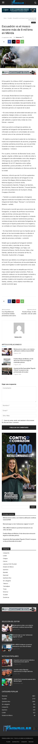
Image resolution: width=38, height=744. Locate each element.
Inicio (5, 18)
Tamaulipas (6, 586)
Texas (5, 589)
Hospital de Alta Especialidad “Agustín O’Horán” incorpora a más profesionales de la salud (25, 370)
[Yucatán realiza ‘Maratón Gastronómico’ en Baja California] (7, 672)
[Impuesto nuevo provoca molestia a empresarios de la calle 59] (7, 662)
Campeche (6, 553)
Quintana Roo (7, 578)
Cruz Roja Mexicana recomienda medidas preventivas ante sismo (9, 313)
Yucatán (10, 18)
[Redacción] (23, 37)
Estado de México (8, 567)
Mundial (5, 572)
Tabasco (5, 583)
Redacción (19, 37)
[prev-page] (3, 378)
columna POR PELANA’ (10, 564)
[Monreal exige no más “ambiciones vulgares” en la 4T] (7, 637)
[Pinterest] (18, 42)
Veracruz (5, 592)
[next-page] (6, 378)
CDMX (5, 556)
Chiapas (5, 558)
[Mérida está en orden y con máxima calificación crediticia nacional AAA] (7, 352)
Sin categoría (7, 581)
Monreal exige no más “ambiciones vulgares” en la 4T (18, 524)
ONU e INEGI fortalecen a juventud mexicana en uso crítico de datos (18, 528)
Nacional (5, 575)
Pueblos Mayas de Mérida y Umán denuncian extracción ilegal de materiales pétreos (23, 360)
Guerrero (5, 569)
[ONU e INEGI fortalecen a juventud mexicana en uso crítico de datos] (7, 647)
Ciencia (5, 561)
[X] (14, 42)
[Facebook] (9, 42)
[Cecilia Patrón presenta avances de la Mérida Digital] (7, 682)
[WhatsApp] (22, 42)
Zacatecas (6, 597)
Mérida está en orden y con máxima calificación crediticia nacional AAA (19, 518)
